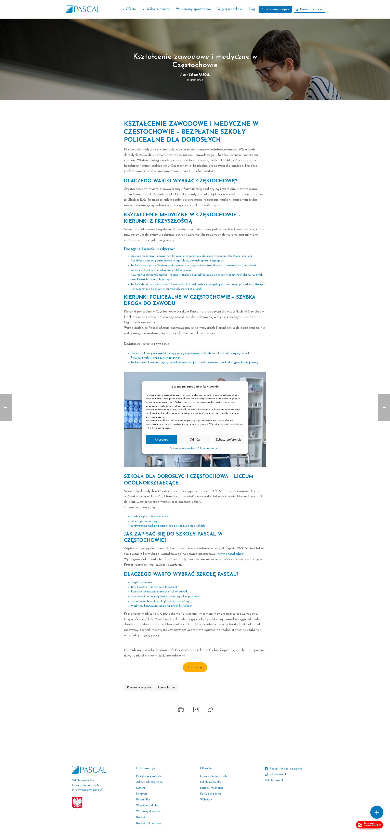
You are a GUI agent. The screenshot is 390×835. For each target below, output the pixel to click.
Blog (251, 9)
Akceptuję (161, 439)
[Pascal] (83, 9)
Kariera (140, 787)
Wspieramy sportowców (193, 9)
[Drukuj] (180, 709)
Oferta (131, 9)
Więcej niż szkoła (229, 9)
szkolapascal (278, 774)
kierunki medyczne (139, 687)
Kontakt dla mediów (148, 823)
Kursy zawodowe (210, 793)
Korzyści (141, 793)
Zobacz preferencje (228, 439)
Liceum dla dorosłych (213, 776)
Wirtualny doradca (148, 811)
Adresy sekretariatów (149, 782)
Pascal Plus (143, 799)
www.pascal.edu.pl (231, 554)
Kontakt (141, 817)
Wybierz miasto (158, 9)
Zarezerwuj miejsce (275, 9)
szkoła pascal (166, 687)
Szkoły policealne (211, 782)
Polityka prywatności (208, 448)
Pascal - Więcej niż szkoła (286, 768)
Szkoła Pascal (274, 780)
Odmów (195, 439)
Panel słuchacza (311, 9)
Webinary (206, 799)
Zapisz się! (195, 667)
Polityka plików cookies (182, 448)
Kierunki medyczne (211, 787)
